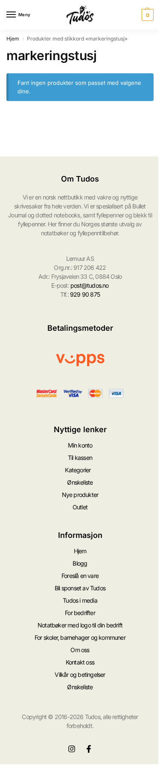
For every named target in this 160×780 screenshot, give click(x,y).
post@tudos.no (89, 285)
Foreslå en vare (80, 575)
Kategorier (77, 470)
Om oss (79, 649)
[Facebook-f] (89, 749)
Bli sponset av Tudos (80, 588)
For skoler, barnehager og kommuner (80, 637)
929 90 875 (85, 294)
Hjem (12, 38)
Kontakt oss (80, 662)
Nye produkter (80, 494)
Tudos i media (80, 600)
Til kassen (80, 457)
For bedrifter (80, 612)
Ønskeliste (80, 482)
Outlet (80, 507)
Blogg (80, 563)
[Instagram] (72, 749)
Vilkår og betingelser (80, 674)
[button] (147, 15)
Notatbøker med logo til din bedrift (80, 625)
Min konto (80, 445)
